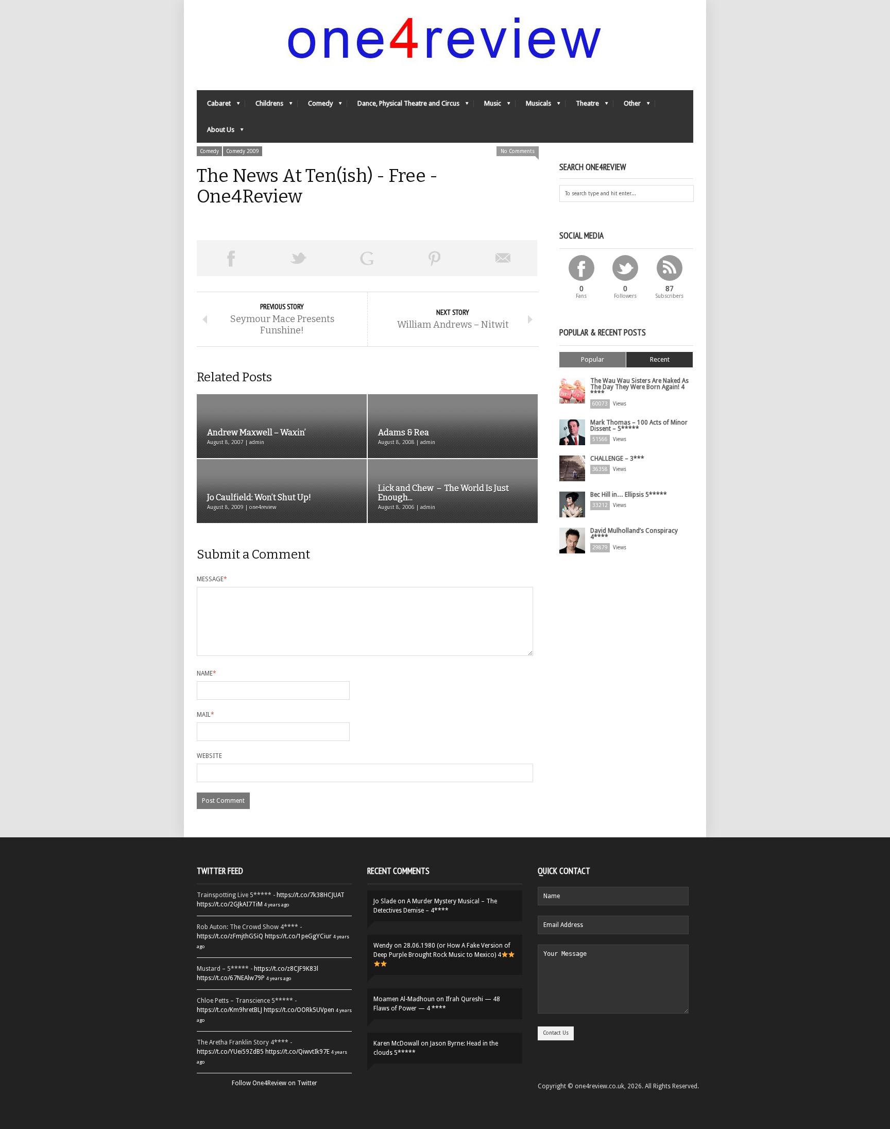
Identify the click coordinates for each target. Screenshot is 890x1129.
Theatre (582, 105)
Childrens (264, 105)
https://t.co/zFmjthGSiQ (230, 936)
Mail (205, 714)
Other (627, 105)
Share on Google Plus (367, 258)
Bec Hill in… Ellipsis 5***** (628, 494)
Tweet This (299, 258)
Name (206, 673)
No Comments (518, 151)
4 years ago (276, 904)
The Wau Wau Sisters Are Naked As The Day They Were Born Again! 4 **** (639, 387)
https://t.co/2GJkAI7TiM (230, 904)
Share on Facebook (231, 258)
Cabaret (214, 105)
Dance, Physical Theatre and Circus (403, 105)
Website (209, 756)
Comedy (315, 105)
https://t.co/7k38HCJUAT (311, 895)
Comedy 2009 (242, 151)
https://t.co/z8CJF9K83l (286, 968)
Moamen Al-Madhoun (404, 999)
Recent (660, 359)
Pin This (435, 258)
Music (487, 105)
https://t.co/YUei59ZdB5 (230, 1051)
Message (212, 579)
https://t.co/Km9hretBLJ (229, 1010)
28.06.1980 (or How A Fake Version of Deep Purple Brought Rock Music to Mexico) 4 (441, 950)
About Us (215, 132)
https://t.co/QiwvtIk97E (297, 1051)
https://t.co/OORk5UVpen (299, 1010)
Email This (503, 258)
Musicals (533, 105)
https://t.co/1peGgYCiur (298, 936)
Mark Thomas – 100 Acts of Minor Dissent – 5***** (639, 425)
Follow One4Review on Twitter (274, 1083)
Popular (592, 359)
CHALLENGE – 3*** (617, 458)
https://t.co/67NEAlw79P (231, 978)
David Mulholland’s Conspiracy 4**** (634, 534)
